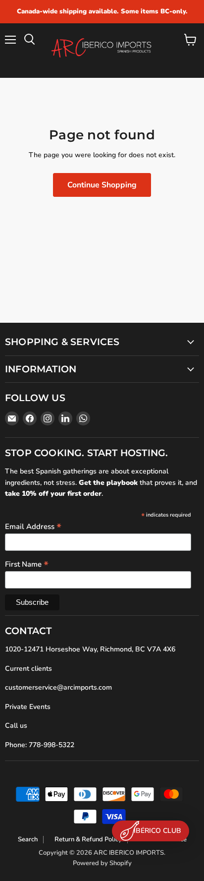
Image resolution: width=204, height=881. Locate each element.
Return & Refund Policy (88, 839)
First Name (27, 564)
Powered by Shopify (102, 863)
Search (28, 839)
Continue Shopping (102, 184)
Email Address (33, 526)
